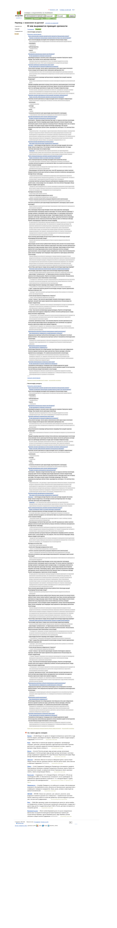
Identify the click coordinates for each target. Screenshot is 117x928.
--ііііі (44, 728)
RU (73, 9)
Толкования (28, 18)
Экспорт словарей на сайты (21, 825)
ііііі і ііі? (41, 54)
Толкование (30, 29)
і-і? (42, 116)
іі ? (41, 64)
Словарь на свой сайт (65, 9)
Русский (16, 33)
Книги (44, 18)
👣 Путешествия (19, 823)
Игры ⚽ (52, 18)
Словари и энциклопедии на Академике (38, 13)
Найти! (72, 16)
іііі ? (48, 36)
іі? (41, 141)
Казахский (17, 28)
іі (30, 145)
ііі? (45, 156)
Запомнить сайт (54, 9)
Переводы (36, 18)
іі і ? (47, 331)
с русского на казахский (51, 23)
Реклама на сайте (44, 821)
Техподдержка (37, 821)
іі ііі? (48, 95)
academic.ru (19, 18)
